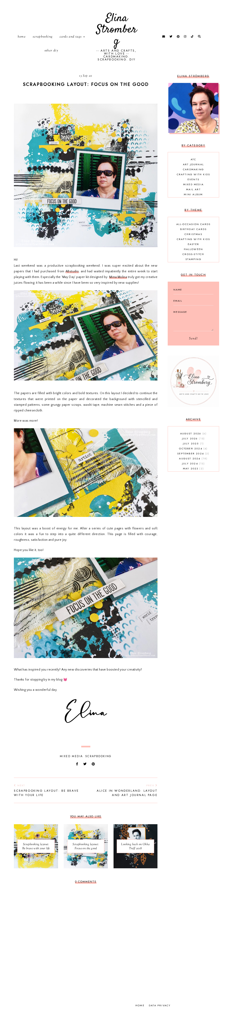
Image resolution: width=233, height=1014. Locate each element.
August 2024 (192, 458)
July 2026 (193, 438)
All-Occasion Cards (193, 224)
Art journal (193, 164)
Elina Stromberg (116, 29)
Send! (193, 338)
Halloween (193, 249)
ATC (193, 159)
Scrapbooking (43, 37)
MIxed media (71, 756)
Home (22, 37)
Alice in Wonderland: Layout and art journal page (127, 790)
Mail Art (193, 189)
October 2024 (192, 448)
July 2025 (193, 443)
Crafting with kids (193, 174)
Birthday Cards (193, 229)
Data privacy (160, 1005)
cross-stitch (193, 254)
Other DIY (51, 50)
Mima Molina (118, 277)
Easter (193, 244)
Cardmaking (193, 169)
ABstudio (72, 271)
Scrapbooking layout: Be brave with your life (46, 790)
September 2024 (192, 453)
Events (193, 179)
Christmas (193, 234)
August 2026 (193, 433)
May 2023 (193, 468)
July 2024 (192, 463)
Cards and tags (71, 37)
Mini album (193, 194)
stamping (193, 259)
